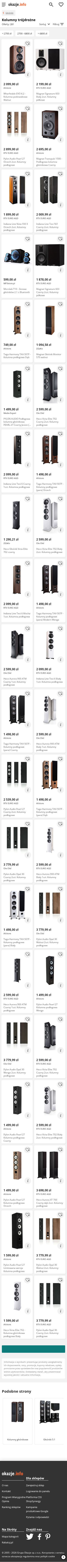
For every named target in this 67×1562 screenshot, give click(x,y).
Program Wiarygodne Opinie (13, 1499)
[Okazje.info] (18, 4)
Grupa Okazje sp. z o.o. (29, 1552)
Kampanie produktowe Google (37, 1509)
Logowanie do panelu (38, 1491)
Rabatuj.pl (7, 1542)
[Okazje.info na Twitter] (30, 1537)
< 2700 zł (6, 33)
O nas (5, 1485)
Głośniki (9, 12)
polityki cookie (47, 1556)
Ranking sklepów (11, 1507)
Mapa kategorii (10, 1536)
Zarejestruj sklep (35, 1485)
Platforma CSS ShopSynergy (34, 1499)
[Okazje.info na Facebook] (39, 1537)
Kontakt (6, 1491)
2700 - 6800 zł (24, 33)
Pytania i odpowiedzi (37, 1517)
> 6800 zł (42, 33)
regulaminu (29, 1556)
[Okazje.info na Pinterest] (47, 1537)
